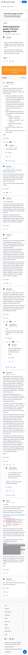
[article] (14, 112)
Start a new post (18, 70)
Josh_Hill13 (11, 145)
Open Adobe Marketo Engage (13, 16)
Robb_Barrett (9, 289)
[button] (7, 34)
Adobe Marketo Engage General (7, 6)
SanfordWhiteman (13, 324)
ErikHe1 (7, 500)
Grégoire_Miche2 (9, 82)
